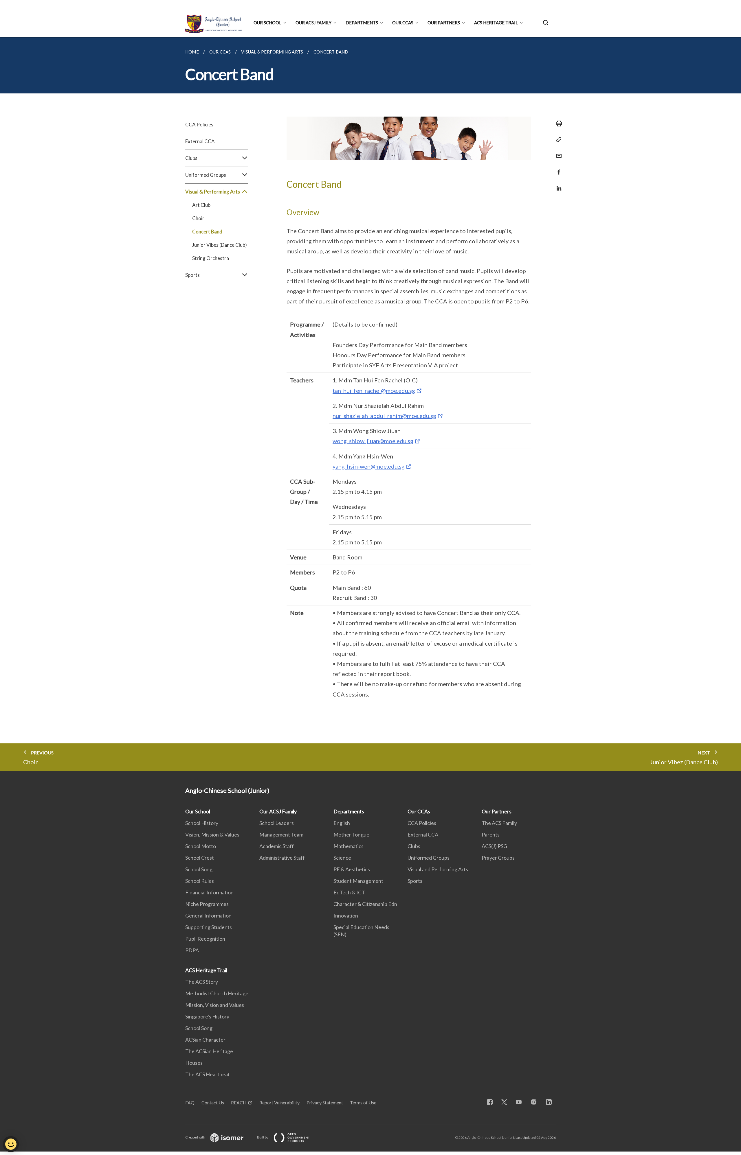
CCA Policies (199, 124)
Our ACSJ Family (313, 22)
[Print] (557, 123)
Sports (415, 881)
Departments (362, 22)
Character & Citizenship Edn (365, 904)
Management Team (281, 834)
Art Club (201, 205)
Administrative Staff (282, 857)
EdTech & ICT (349, 892)
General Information (208, 915)
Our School (267, 22)
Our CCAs (402, 22)
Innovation (345, 915)
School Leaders (276, 823)
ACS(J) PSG (494, 846)
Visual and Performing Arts (438, 869)
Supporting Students (208, 927)
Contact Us (212, 1102)
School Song (198, 869)
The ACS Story (201, 982)
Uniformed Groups (429, 857)
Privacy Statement (325, 1102)
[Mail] (557, 152)
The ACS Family (499, 823)
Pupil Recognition (205, 938)
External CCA (200, 141)
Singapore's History (207, 1016)
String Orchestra (210, 258)
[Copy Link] (557, 140)
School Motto (200, 846)
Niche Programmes (207, 904)
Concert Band (207, 232)
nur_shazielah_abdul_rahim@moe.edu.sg (384, 415)
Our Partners (444, 22)
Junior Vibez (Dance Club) (219, 245)
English (341, 823)
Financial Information (209, 892)
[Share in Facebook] (557, 168)
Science (342, 857)
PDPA (192, 950)
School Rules (199, 881)
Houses (194, 1063)
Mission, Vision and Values (214, 1005)
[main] (370, 404)
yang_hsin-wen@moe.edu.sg (369, 466)
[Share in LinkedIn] (557, 184)
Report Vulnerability (279, 1102)
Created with (195, 1137)
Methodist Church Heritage (216, 993)
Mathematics (348, 846)
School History (201, 823)
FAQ (190, 1102)
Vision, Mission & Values (212, 834)
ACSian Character (205, 1039)
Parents (491, 834)
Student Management (358, 881)
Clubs (414, 846)
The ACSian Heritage (209, 1051)
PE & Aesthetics (351, 869)
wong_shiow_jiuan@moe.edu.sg (373, 440)
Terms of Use (363, 1102)
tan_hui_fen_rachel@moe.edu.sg (374, 390)
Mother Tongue (351, 834)
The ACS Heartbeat (207, 1074)
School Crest (199, 857)
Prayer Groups (498, 857)
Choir (198, 218)
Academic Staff (276, 846)
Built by (263, 1137)
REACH (239, 1102)
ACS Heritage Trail (496, 22)
